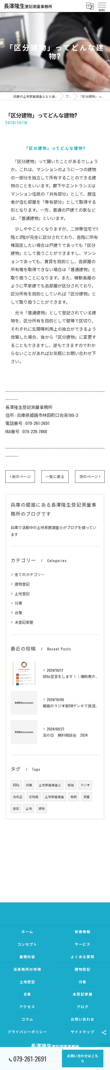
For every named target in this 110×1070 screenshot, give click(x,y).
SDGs (16, 785)
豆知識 (33, 796)
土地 (29, 808)
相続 (73, 796)
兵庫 (29, 785)
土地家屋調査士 (50, 785)
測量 (86, 796)
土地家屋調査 (54, 796)
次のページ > (89, 476)
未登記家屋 (24, 622)
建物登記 (22, 584)
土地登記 (22, 593)
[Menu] (102, 6)
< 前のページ (20, 476)
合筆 (18, 612)
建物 (41, 808)
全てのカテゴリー (30, 574)
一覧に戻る (55, 476)
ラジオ (85, 785)
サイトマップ (83, 1031)
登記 (16, 808)
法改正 (17, 796)
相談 (71, 785)
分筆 (18, 603)
